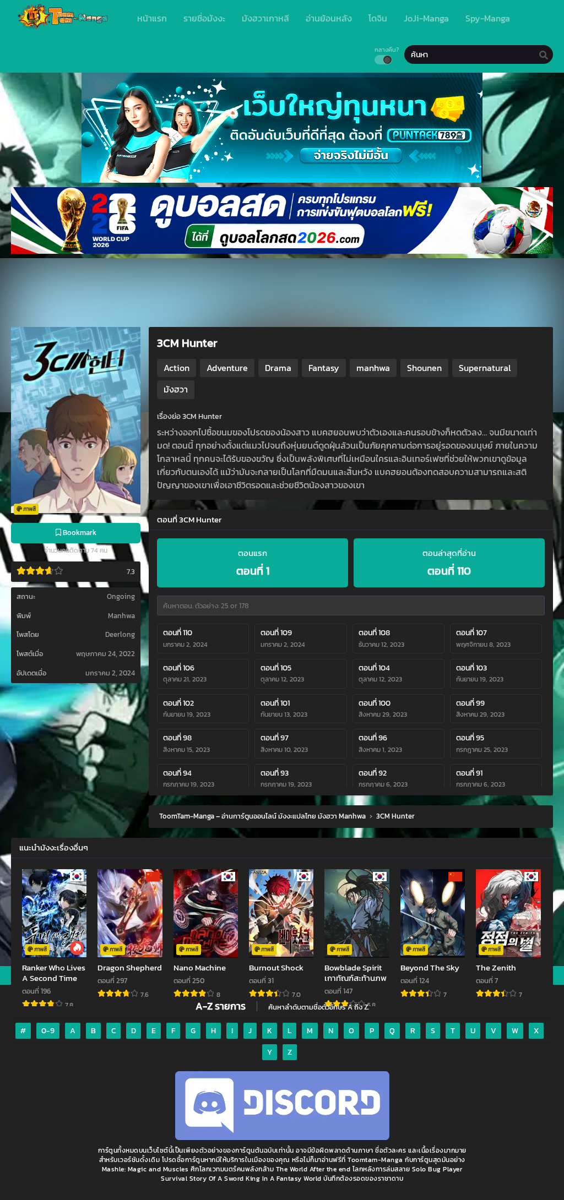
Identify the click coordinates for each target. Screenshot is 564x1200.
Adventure (227, 367)
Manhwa (121, 615)
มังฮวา (176, 389)
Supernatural (485, 367)
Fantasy (323, 367)
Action (176, 367)
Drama (278, 367)
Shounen (424, 367)
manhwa (373, 367)
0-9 (48, 1031)
